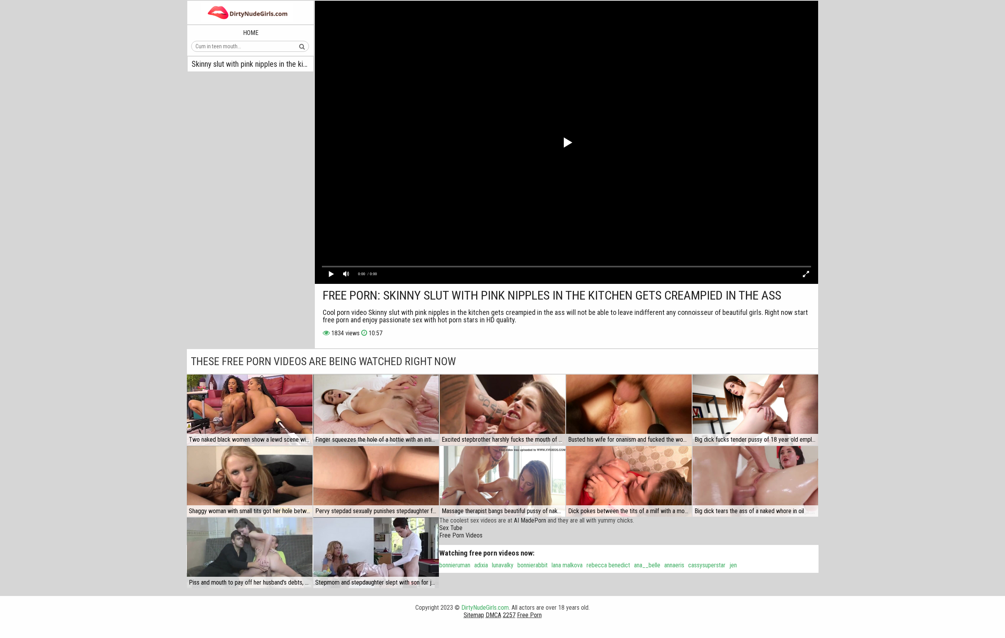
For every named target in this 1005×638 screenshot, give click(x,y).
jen (733, 565)
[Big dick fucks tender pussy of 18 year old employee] (755, 410)
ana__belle (647, 565)
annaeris (674, 565)
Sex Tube (450, 528)
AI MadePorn (530, 520)
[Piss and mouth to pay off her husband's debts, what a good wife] (249, 552)
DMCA (493, 615)
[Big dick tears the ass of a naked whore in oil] (755, 481)
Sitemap (474, 615)
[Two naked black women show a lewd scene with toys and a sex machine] (249, 410)
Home (250, 33)
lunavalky (502, 565)
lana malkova (567, 565)
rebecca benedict (608, 565)
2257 (509, 615)
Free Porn (529, 615)
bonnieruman (454, 565)
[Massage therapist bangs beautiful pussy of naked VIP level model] (502, 481)
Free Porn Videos (460, 535)
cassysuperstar (706, 565)
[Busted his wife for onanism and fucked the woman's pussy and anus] (629, 410)
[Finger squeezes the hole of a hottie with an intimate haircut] (376, 410)
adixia (481, 565)
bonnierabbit (532, 565)
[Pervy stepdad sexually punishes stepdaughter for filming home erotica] (376, 481)
